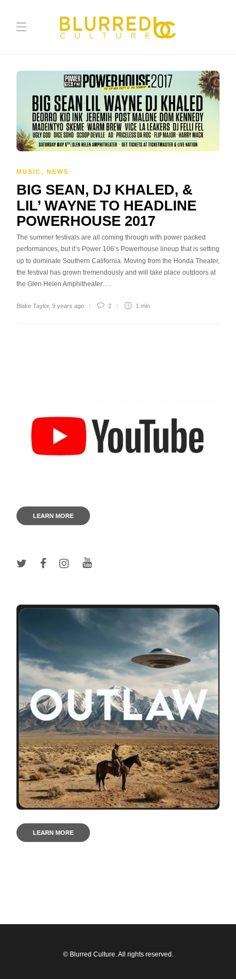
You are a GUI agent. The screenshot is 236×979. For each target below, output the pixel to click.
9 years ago (68, 306)
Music (28, 171)
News (58, 171)
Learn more (53, 516)
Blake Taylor (32, 306)
